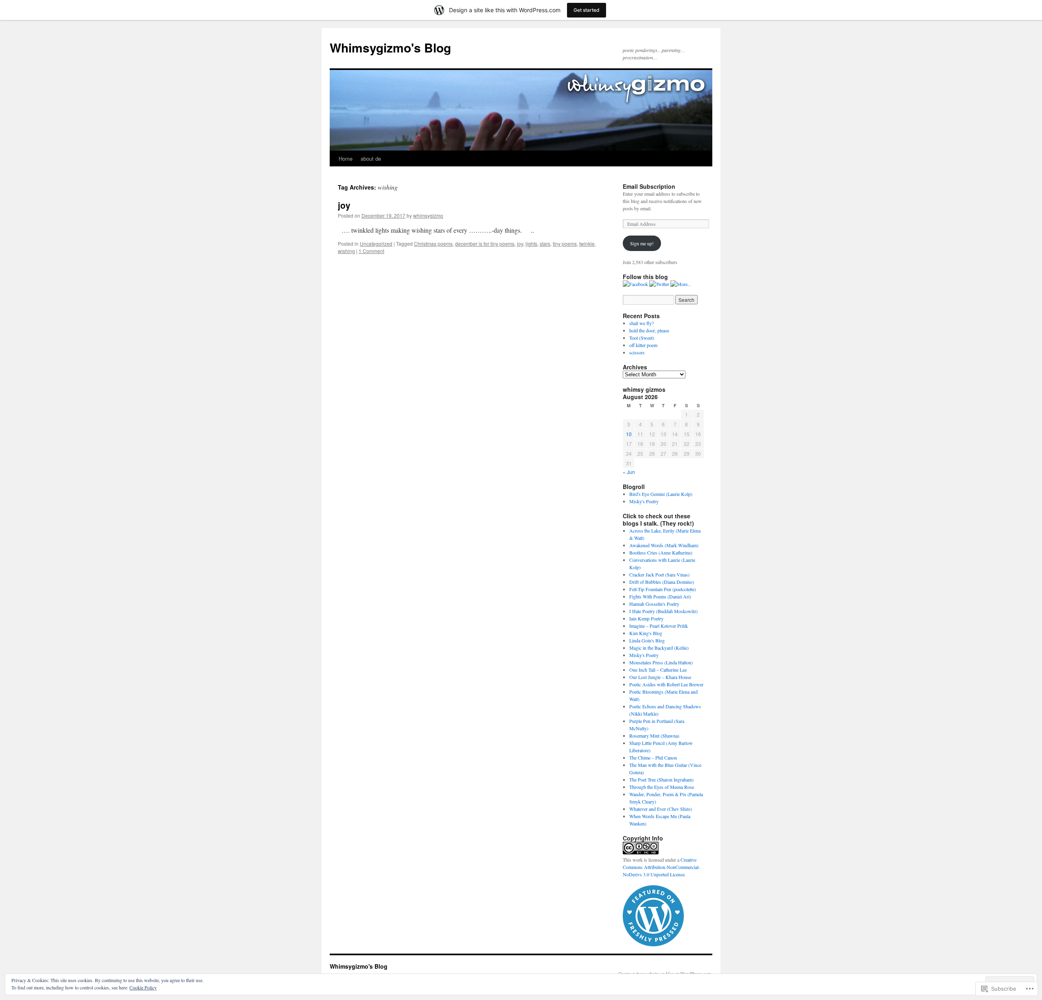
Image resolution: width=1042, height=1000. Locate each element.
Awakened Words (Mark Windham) (663, 545)
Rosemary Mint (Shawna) (654, 735)
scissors (637, 352)
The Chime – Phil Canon (653, 757)
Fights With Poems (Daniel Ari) (660, 596)
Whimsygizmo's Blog (390, 47)
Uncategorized (376, 243)
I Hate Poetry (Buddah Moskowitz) (663, 611)
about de (371, 158)
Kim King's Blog (645, 633)
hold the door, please (650, 330)
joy (344, 205)
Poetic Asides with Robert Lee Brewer (666, 684)
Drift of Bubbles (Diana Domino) (661, 582)
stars (545, 243)
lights (531, 243)
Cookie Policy (143, 987)
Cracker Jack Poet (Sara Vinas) (659, 574)
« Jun (629, 471)
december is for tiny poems (484, 243)
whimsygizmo (428, 215)
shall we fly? (641, 323)
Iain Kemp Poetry (646, 618)
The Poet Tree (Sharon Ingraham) (661, 779)
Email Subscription (649, 186)
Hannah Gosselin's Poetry (654, 603)
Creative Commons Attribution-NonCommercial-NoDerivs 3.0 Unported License (661, 867)
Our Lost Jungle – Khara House (660, 677)
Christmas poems (433, 243)
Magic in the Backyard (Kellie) (659, 647)
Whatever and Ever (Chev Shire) (660, 809)
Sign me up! (642, 243)
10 (629, 433)
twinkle (587, 243)
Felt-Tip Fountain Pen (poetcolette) (662, 589)
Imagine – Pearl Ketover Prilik (658, 625)
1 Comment (371, 250)
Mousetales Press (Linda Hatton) (661, 662)
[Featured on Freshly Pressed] (653, 944)
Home (345, 158)
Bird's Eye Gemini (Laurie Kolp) (660, 494)
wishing (346, 250)
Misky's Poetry (644, 501)
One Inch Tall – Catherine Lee (658, 669)
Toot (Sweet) (642, 337)
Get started (587, 10)
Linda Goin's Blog (647, 640)
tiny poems (565, 243)
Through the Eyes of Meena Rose (661, 787)
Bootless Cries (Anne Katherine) (660, 552)
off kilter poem (644, 345)
